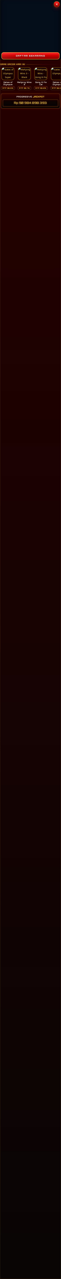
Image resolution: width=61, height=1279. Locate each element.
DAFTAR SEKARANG (30, 56)
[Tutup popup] (57, 4)
